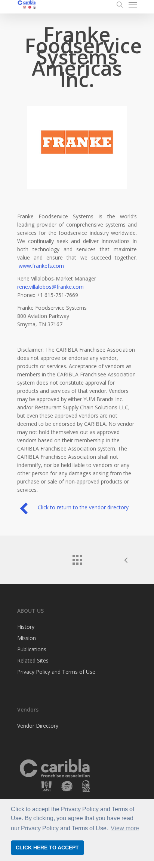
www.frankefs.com (41, 265)
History (25, 627)
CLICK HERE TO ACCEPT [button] (47, 848)
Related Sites (33, 660)
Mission (26, 638)
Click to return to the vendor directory (83, 507)
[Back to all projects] (77, 558)
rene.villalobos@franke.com (50, 286)
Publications (31, 649)
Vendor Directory (37, 726)
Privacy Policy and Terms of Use (56, 671)
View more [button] (125, 828)
